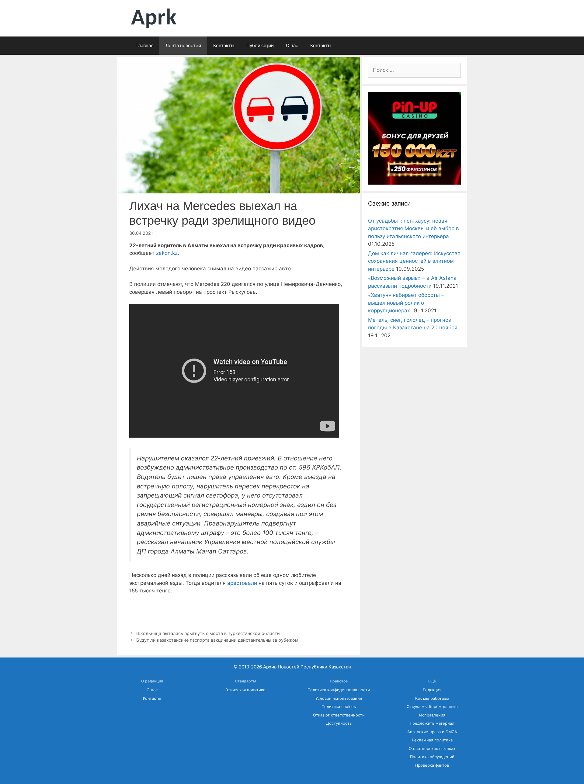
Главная (144, 45)
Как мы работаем (432, 698)
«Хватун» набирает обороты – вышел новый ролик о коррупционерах (406, 303)
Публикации (260, 45)
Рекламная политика (432, 740)
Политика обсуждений (432, 757)
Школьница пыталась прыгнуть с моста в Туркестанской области (208, 633)
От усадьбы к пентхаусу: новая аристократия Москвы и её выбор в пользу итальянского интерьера (413, 228)
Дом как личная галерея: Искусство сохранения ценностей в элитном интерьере (414, 261)
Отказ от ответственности (339, 715)
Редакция (432, 690)
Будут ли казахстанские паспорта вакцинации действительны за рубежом (217, 640)
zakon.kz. (167, 253)
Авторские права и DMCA (432, 732)
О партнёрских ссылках (432, 748)
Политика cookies (339, 706)
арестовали (243, 583)
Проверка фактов (432, 765)
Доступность (339, 723)
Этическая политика (245, 690)
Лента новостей (183, 45)
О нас (292, 45)
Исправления (432, 715)
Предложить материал (432, 723)
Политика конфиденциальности (339, 690)
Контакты (223, 45)
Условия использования (338, 698)
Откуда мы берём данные (432, 706)
